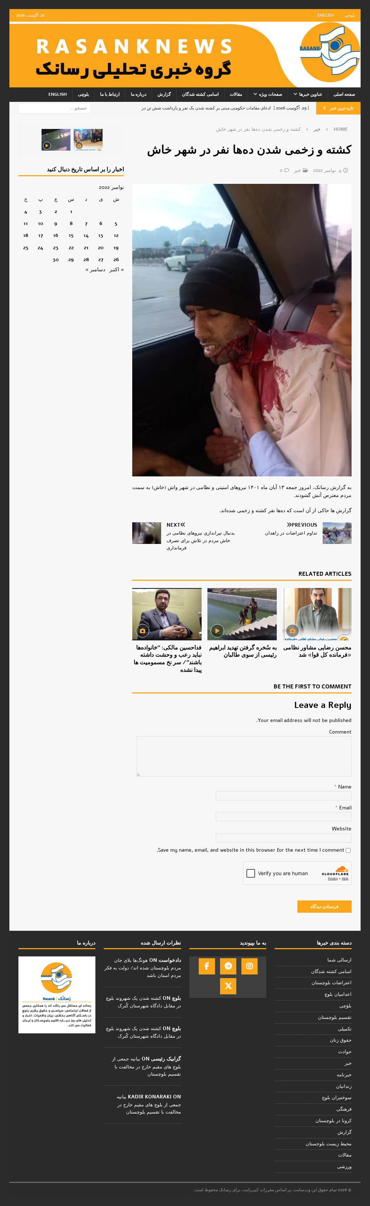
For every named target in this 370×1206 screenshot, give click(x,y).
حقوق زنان (341, 1040)
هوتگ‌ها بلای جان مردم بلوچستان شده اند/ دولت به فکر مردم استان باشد (142, 968)
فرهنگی (344, 1109)
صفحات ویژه (270, 94)
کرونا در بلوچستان (333, 1121)
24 (40, 247)
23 (56, 247)
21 (86, 247)
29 (71, 259)
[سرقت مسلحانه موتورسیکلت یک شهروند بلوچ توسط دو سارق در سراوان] (56, 140)
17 (40, 235)
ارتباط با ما (110, 94)
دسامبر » (95, 269)
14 (86, 235)
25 (26, 247)
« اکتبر (116, 269)
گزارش (164, 94)
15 (71, 235)
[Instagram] (249, 966)
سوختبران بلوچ (337, 1097)
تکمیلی (345, 1029)
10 (40, 223)
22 (71, 247)
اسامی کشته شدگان (200, 94)
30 (56, 259)
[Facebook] (207, 966)
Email (345, 807)
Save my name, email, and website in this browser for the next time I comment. (250, 850)
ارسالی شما (339, 960)
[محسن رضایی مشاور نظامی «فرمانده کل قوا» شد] (317, 614)
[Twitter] (228, 986)
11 (25, 223)
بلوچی (350, 15)
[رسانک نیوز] (185, 83)
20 (101, 247)
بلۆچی (345, 1006)
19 (116, 247)
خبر (297, 170)
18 (25, 235)
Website (342, 828)
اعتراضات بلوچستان (331, 983)
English (326, 15)
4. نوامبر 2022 (327, 170)
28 (86, 259)
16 (55, 235)
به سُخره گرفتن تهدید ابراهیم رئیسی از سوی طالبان (243, 651)
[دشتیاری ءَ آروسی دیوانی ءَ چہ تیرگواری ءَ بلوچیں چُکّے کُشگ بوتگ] (88, 140)
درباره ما (138, 94)
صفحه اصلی (344, 94)
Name (344, 786)
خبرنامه (344, 1075)
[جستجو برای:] (54, 107)
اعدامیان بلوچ (338, 994)
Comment (340, 732)
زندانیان (344, 1086)
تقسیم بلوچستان (335, 1017)
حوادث (345, 1052)
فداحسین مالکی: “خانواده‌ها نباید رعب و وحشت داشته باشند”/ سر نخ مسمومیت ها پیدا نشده (168, 659)
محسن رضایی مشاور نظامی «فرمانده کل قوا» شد (317, 651)
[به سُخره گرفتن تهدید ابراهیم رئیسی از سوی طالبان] (242, 614)
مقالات (236, 94)
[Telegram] (228, 966)
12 (116, 235)
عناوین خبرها (310, 94)
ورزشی (344, 1166)
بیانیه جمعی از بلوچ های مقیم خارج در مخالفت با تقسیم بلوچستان (146, 1066)
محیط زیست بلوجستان (329, 1144)
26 (116, 259)
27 (100, 259)
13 (100, 235)
